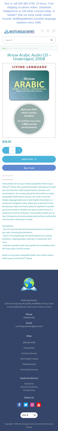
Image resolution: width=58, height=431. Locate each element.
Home (4, 48)
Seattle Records (29, 364)
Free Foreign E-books (29, 358)
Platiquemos (29, 348)
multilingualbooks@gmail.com (29, 326)
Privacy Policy (29, 390)
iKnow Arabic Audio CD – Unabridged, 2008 (23, 48)
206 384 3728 (29, 342)
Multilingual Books (26, 424)
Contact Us (29, 383)
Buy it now (29, 168)
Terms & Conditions (29, 387)
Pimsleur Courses (29, 353)
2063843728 (29, 317)
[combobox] (25, 40)
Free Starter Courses (29, 369)
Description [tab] (7, 175)
